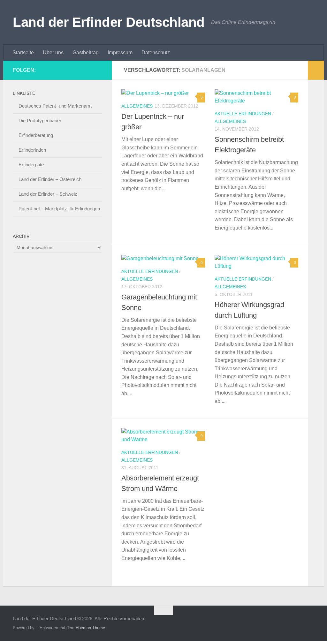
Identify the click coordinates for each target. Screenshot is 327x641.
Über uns (53, 52)
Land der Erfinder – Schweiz (48, 194)
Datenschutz (155, 52)
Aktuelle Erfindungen (243, 113)
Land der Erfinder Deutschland (109, 22)
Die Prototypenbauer (40, 120)
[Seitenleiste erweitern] (316, 70)
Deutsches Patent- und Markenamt (55, 106)
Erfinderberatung (36, 135)
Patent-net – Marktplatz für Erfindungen (59, 208)
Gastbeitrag (85, 52)
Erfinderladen (32, 150)
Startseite (23, 52)
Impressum (120, 52)
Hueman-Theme (90, 627)
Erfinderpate (31, 164)
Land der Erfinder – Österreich (50, 179)
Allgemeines (137, 106)
